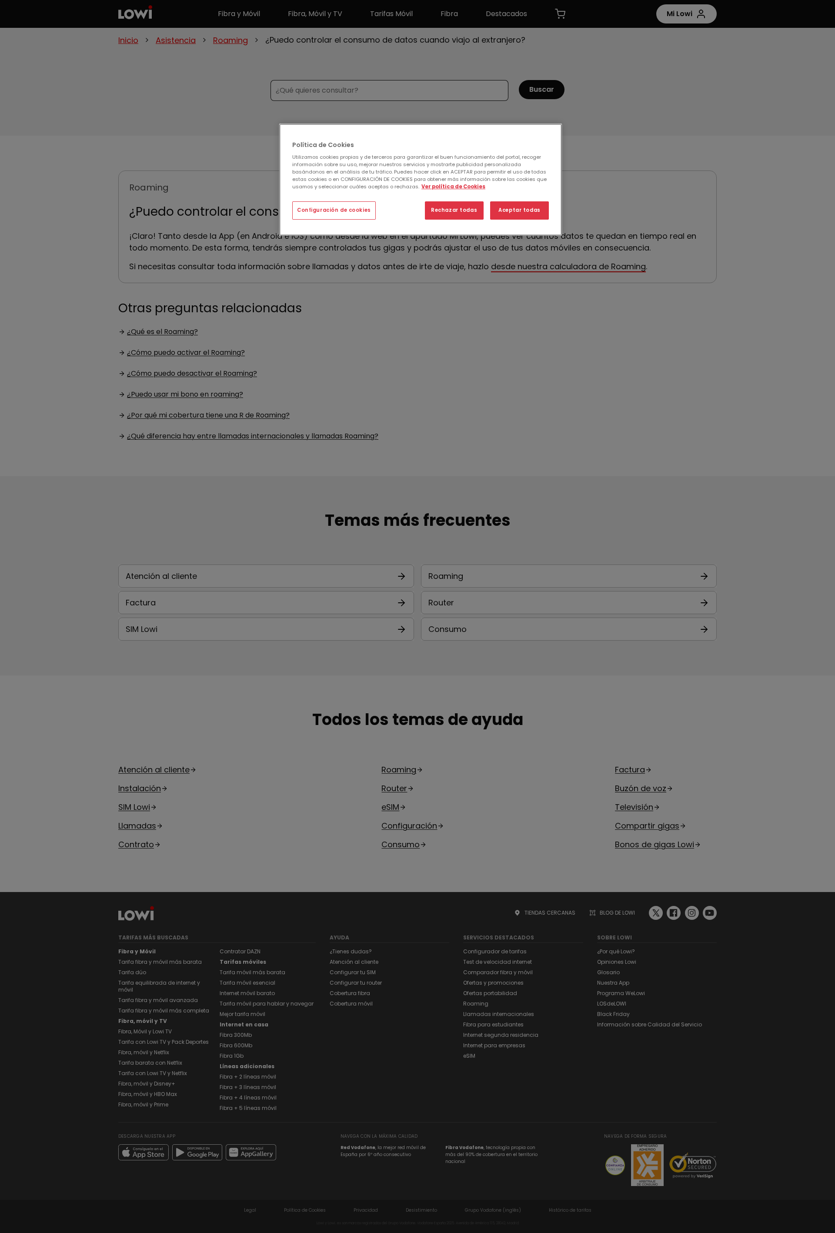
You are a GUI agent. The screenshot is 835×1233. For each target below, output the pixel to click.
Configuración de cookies (334, 210)
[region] (420, 180)
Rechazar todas (454, 210)
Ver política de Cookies (453, 186)
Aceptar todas (519, 210)
